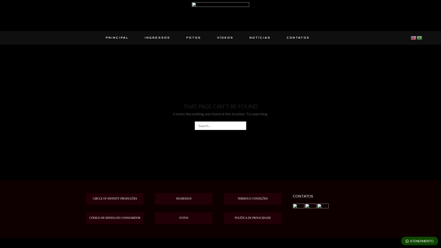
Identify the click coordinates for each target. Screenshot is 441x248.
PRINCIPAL (117, 37)
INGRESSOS (157, 37)
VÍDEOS (225, 37)
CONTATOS (298, 37)
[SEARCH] (242, 125)
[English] (414, 37)
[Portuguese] (420, 37)
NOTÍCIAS (260, 37)
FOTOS (193, 37)
